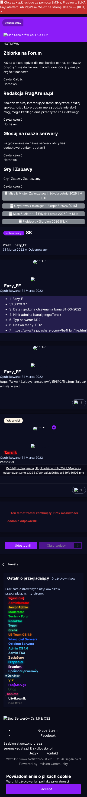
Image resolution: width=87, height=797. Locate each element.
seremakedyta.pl (16, 748)
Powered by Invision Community (43, 764)
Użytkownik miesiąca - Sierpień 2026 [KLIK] (45, 206)
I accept (45, 789)
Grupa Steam (48, 730)
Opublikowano (21, 290)
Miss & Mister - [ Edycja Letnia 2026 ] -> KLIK (45, 214)
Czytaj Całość (13, 79)
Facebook (48, 735)
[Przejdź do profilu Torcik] (43, 437)
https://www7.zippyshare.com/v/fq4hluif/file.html (50, 330)
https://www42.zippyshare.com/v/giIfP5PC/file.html (37, 381)
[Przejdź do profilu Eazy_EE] (43, 270)
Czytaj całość (12, 119)
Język (34, 753)
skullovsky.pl (42, 748)
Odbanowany (38, 249)
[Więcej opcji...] (77, 293)
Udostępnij (22, 545)
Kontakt (52, 753)
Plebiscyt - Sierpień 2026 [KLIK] (45, 221)
